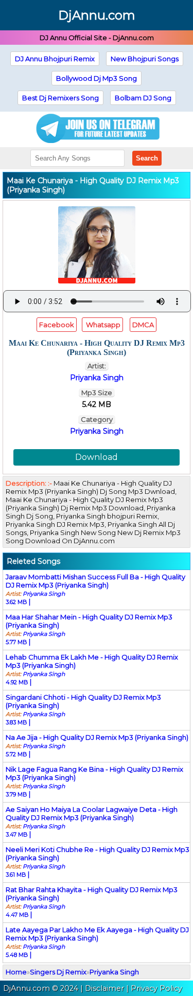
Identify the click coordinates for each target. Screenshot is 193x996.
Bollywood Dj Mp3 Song (96, 78)
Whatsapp (102, 325)
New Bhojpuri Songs (145, 59)
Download (96, 457)
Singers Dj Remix (58, 972)
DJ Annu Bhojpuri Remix (55, 59)
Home (16, 972)
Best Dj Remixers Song (60, 98)
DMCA (143, 325)
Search (147, 158)
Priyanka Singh (97, 431)
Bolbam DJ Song (143, 98)
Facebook (56, 325)
